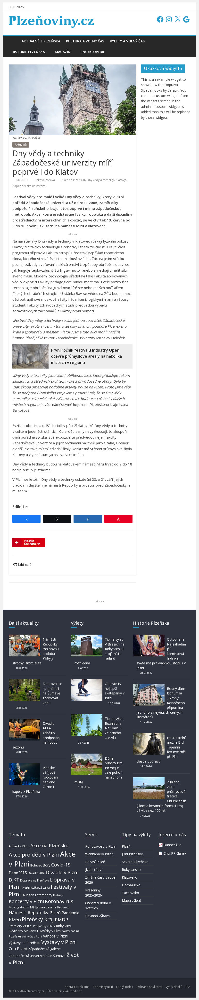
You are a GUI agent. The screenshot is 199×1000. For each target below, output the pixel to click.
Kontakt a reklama (77, 987)
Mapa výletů (131, 900)
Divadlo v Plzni (62, 872)
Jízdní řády (93, 869)
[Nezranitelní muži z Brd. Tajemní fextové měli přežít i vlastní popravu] (149, 735)
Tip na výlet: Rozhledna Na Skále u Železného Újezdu (114, 728)
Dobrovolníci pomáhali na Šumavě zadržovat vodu (52, 693)
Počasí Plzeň (95, 861)
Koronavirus (59, 901)
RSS (188, 987)
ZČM (49, 955)
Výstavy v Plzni (59, 942)
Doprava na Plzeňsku (34, 880)
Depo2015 (18, 872)
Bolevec (36, 865)
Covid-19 (61, 864)
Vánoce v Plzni (55, 936)
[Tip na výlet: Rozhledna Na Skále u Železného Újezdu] (86, 716)
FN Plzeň (28, 895)
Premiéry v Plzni (20, 926)
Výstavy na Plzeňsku (24, 942)
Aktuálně (21, 144)
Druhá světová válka (36, 888)
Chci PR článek (175, 853)
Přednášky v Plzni (44, 926)
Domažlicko (131, 885)
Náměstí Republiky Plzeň (35, 912)
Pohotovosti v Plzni (100, 846)
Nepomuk (63, 907)
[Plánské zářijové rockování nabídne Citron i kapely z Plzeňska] (24, 765)
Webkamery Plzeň (99, 854)
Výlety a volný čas (127, 41)
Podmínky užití (103, 987)
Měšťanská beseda (43, 907)
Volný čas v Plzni (32, 936)
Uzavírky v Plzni (49, 930)
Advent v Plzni (19, 846)
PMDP (61, 919)
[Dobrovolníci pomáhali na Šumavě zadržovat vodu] (24, 681)
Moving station (19, 907)
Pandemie (70, 912)
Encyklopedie (93, 51)
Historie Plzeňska (28, 51)
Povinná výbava (97, 915)
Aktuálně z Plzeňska (41, 41)
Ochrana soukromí (149, 987)
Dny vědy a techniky (100, 180)
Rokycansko (131, 869)
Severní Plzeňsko (135, 861)
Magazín (63, 51)
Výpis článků (174, 987)
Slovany (30, 931)
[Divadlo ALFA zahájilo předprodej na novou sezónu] (24, 721)
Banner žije (172, 845)
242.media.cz (73, 991)
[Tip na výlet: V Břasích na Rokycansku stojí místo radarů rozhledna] (86, 637)
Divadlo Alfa (36, 873)
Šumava (59, 955)
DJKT (14, 879)
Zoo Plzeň (18, 948)
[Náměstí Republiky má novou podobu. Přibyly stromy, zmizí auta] (24, 637)
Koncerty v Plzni (26, 901)
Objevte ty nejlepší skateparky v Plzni (114, 690)
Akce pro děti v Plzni (34, 854)
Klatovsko (129, 877)
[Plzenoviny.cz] (14, 41)
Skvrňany (16, 931)
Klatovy (121, 180)
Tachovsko (130, 892)
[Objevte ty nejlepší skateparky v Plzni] (86, 681)
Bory (46, 865)
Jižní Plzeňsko (132, 854)
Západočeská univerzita (28, 186)
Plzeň (15, 919)
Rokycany (63, 925)
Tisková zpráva (44, 180)
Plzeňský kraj (38, 919)
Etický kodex (124, 987)
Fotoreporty (43, 895)
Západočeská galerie (44, 948)
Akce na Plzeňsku (73, 180)
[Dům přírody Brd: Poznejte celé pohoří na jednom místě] (86, 756)
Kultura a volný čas (85, 41)
